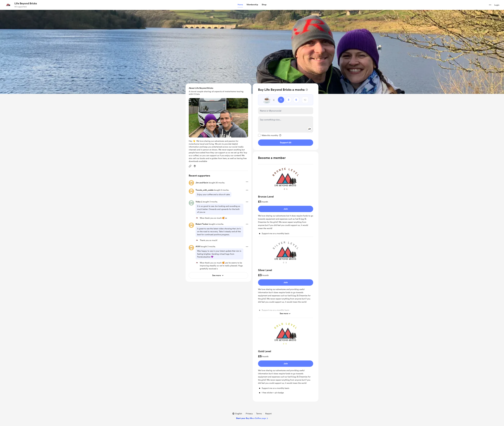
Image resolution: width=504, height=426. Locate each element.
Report (268, 413)
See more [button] (284, 313)
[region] (285, 116)
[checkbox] (268, 135)
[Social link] (190, 166)
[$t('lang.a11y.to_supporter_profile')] (197, 217)
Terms (259, 413)
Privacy (249, 413)
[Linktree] (194, 166)
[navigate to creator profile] (8, 5)
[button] (240, 5)
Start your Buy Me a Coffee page (251, 418)
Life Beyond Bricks (25, 3)
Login (496, 5)
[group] (285, 201)
